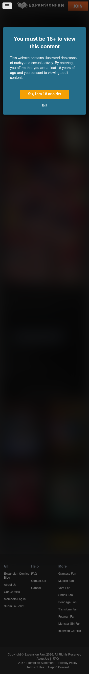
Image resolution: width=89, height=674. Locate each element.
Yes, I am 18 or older (44, 94)
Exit (44, 105)
